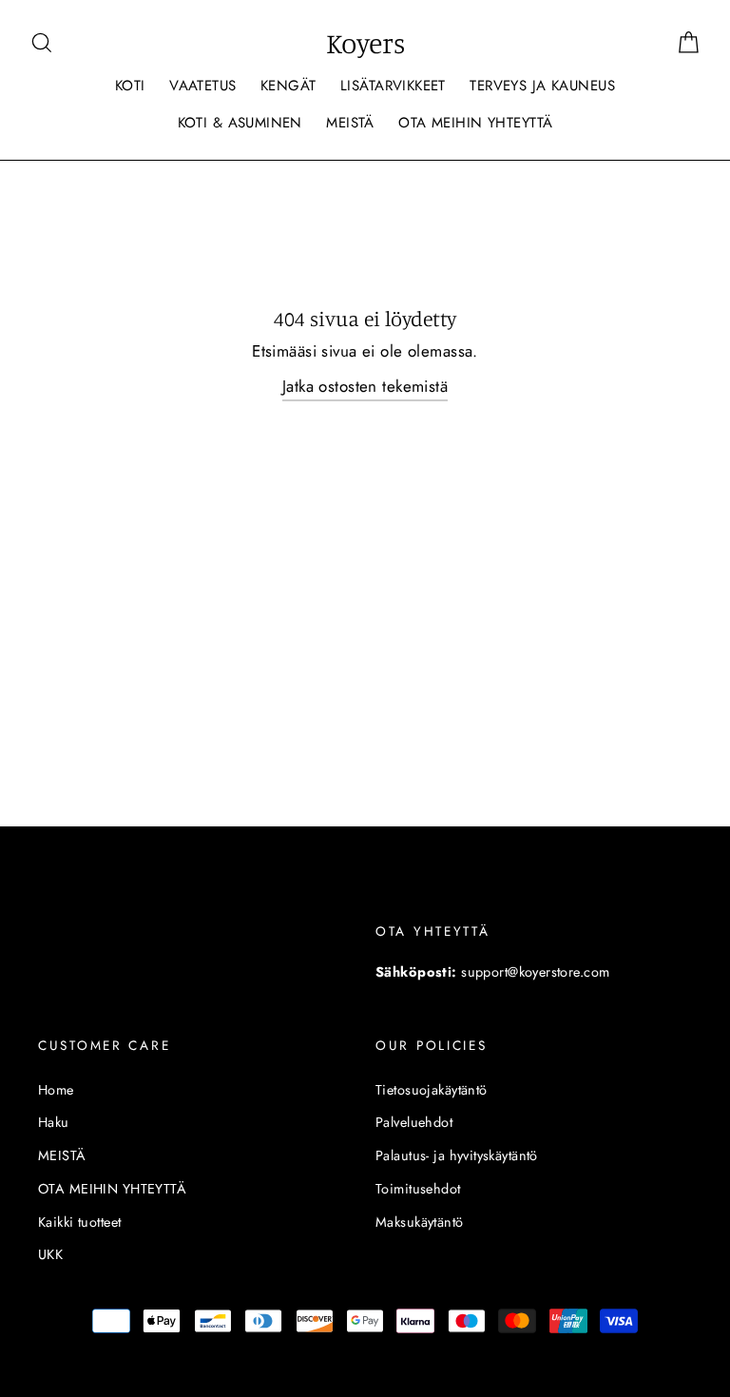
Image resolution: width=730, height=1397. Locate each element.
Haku (53, 1122)
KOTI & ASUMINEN (240, 122)
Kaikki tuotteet (79, 1222)
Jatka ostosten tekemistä (365, 386)
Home (56, 1089)
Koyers (365, 43)
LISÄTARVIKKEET (393, 85)
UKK (50, 1254)
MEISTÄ (350, 122)
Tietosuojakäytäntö (431, 1089)
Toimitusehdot (418, 1188)
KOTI (130, 85)
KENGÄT (288, 85)
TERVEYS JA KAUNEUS (542, 85)
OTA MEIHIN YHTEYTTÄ (475, 122)
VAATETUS (202, 85)
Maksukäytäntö (419, 1222)
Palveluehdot (413, 1122)
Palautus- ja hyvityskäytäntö (456, 1155)
